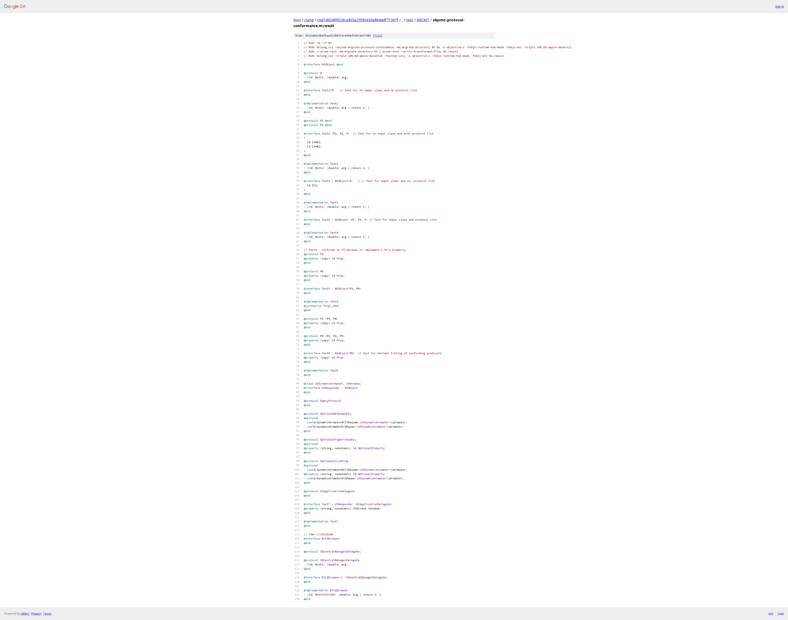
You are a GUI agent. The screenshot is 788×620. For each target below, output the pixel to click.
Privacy (36, 613)
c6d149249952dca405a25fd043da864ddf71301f (357, 19)
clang (309, 19)
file (377, 35)
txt (770, 613)
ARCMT (423, 19)
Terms (47, 613)
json (780, 613)
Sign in (779, 6)
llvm (297, 19)
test (409, 19)
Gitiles (25, 613)
